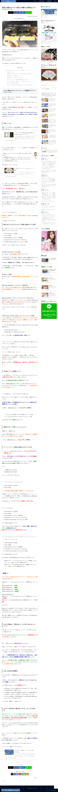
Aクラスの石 (6, 536)
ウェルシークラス (17, 147)
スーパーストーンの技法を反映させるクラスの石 (18, 79)
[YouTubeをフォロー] (20, 774)
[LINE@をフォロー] (22, 774)
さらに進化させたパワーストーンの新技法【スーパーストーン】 (20, 70)
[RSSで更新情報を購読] (28, 774)
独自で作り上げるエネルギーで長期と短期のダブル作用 (19, 73)
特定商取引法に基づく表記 (32, 788)
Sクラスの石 (17, 536)
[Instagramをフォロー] (17, 774)
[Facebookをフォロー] (14, 774)
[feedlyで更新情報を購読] (25, 774)
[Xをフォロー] (12, 774)
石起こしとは (10, 72)
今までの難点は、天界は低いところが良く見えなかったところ (20, 81)
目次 (18, 67)
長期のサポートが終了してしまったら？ (16, 77)
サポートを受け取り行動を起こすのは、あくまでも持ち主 (20, 84)
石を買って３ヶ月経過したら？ (14, 75)
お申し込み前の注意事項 (13, 83)
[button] (56, 88)
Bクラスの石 (6, 508)
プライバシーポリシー (49, 788)
